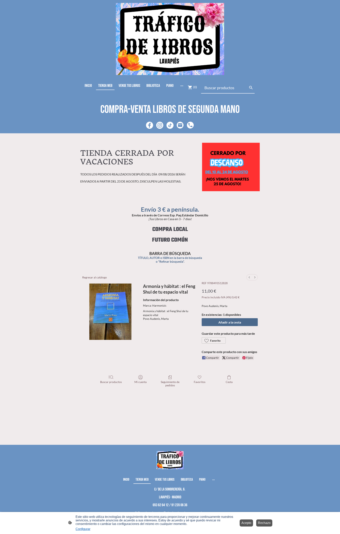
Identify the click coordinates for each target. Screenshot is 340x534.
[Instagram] (159, 125)
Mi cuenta (140, 382)
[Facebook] (149, 125)
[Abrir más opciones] (181, 86)
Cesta (229, 382)
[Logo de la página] (170, 39)
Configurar (83, 529)
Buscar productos (111, 382)
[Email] (180, 125)
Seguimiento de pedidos (170, 383)
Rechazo (264, 523)
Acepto (246, 523)
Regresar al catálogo (94, 277)
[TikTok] (170, 125)
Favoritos (199, 382)
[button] (214, 340)
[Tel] (190, 125)
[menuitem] (249, 277)
